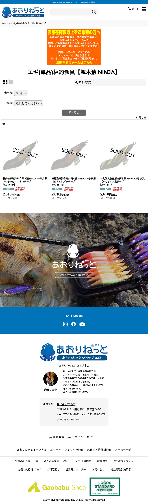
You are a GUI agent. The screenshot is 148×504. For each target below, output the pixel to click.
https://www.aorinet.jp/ (74, 275)
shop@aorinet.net (69, 419)
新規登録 (58, 437)
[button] (144, 9)
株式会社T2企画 (66, 404)
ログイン (77, 437)
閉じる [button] (142, 117)
